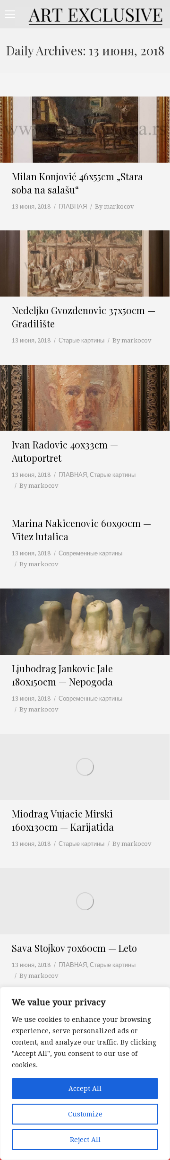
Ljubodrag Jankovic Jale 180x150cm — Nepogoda (62, 675)
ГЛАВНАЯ (73, 206)
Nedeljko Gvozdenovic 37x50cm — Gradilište (83, 317)
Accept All (85, 1088)
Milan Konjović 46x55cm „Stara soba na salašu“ (77, 183)
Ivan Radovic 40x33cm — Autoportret (65, 451)
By (114, 206)
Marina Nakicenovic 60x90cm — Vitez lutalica (81, 530)
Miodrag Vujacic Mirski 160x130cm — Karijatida (63, 820)
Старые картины (81, 340)
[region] (85, 1073)
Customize (85, 1114)
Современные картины (90, 553)
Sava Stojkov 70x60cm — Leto (74, 947)
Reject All (85, 1139)
